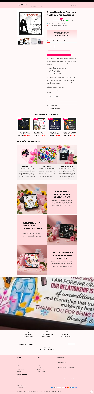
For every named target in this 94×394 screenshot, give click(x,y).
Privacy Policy (40, 367)
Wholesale (19, 371)
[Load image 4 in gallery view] (40, 41)
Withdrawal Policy (40, 369)
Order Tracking (20, 365)
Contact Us (39, 362)
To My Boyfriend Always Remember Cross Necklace (24, 133)
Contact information (58, 391)
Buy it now (58, 54)
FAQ (18, 362)
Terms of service (45, 391)
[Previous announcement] (17, 1)
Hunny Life (21, 391)
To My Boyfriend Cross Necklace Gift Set (55, 133)
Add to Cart (24, 135)
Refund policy (33, 391)
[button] (36, 4)
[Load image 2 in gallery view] (27, 41)
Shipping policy (51, 391)
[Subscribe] (35, 378)
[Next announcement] (76, 1)
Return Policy (39, 363)
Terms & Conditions (41, 371)
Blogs (18, 363)
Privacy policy (39, 391)
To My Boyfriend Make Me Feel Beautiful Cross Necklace (70, 133)
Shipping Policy (40, 365)
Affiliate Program (20, 369)
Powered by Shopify (27, 391)
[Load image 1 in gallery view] (20, 41)
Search (18, 360)
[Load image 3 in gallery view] (34, 41)
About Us (39, 360)
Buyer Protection (20, 367)
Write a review (71, 344)
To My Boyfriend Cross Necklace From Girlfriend (39, 133)
